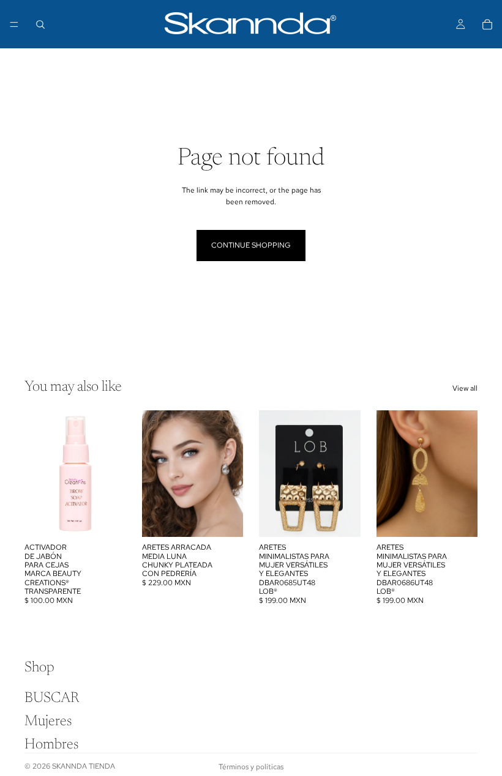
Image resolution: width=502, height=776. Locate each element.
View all (465, 388)
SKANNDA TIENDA (83, 766)
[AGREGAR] (107, 518)
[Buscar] (40, 24)
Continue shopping (251, 245)
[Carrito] (487, 24)
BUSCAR (51, 697)
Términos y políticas (251, 767)
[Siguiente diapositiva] (229, 473)
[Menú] (14, 24)
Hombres (51, 744)
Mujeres (48, 721)
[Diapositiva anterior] (155, 473)
